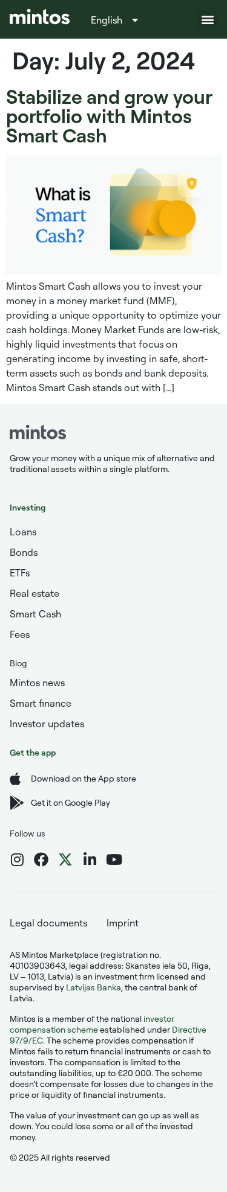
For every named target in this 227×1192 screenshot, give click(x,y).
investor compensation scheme (92, 1023)
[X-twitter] (65, 859)
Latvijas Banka (93, 987)
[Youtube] (114, 859)
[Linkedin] (89, 859)
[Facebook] (41, 859)
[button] (207, 20)
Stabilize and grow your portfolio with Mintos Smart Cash (109, 115)
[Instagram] (17, 859)
